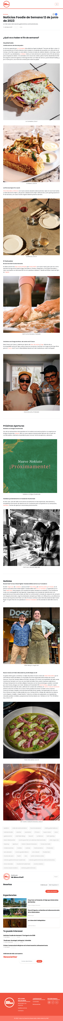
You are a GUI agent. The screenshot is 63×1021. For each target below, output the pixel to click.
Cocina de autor (9, 856)
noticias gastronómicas (28, 868)
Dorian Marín (32, 266)
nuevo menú (47, 832)
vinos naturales (8, 864)
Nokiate (17, 433)
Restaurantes (36, 1004)
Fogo (42, 344)
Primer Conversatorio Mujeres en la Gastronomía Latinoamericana (25, 945)
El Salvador (50, 848)
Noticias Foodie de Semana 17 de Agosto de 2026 (19, 935)
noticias (28, 848)
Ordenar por (43, 885)
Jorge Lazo (10, 587)
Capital (7, 272)
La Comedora (21, 48)
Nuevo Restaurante (9, 840)
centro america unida (37, 856)
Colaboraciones (8, 848)
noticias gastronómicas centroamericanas (42, 860)
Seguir (16, 27)
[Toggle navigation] (57, 4)
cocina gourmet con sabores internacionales (32, 840)
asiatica (6, 828)
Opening (6, 844)
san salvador (8, 852)
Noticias (5, 14)
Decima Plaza (43, 685)
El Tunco (37, 832)
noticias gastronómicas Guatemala (14, 860)
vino (26, 856)
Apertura (15, 844)
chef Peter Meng (20, 836)
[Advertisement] (31, 980)
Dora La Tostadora (41, 588)
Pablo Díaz (9, 590)
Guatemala (46, 852)
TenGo (10, 348)
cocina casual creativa (10, 868)
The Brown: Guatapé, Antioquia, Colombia (17, 940)
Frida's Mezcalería (49, 676)
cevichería (28, 832)
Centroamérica (38, 848)
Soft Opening (50, 836)
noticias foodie (8, 832)
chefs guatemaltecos (51, 828)
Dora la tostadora (35, 828)
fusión (19, 856)
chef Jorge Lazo (54, 840)
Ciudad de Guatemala (23, 864)
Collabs (19, 848)
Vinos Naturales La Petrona (10, 191)
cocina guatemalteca (21, 852)
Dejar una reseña (52, 891)
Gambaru (6, 505)
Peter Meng (33, 587)
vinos (56, 832)
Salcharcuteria (42, 587)
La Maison (23, 54)
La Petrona (40, 836)
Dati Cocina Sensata (21, 266)
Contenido (36, 1001)
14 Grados (51, 587)
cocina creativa (38, 864)
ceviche (18, 832)
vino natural (35, 852)
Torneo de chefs (45, 844)
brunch (31, 836)
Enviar (39, 961)
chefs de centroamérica (19, 828)
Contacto (21, 1010)
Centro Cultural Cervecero (51, 687)
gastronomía (8, 836)
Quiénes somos (22, 1008)
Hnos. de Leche (35, 344)
